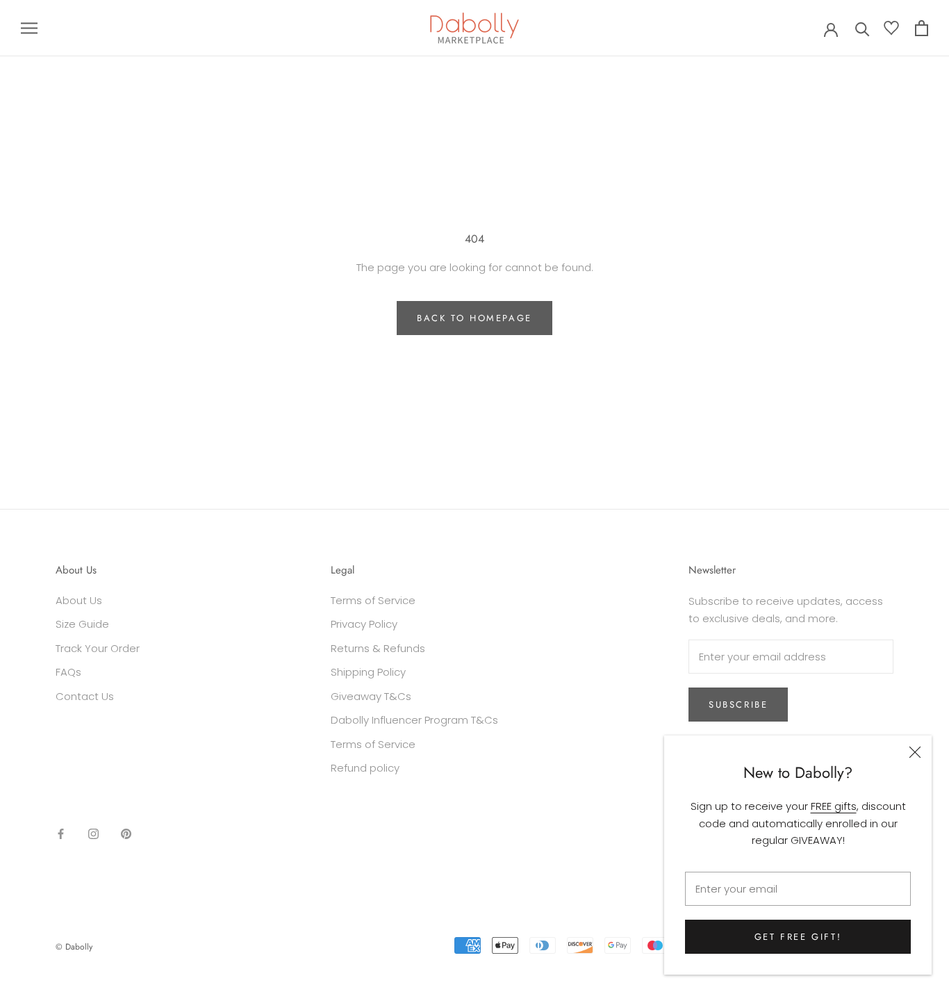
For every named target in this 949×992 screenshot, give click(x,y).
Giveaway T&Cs (371, 696)
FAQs (68, 672)
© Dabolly (74, 947)
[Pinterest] (126, 834)
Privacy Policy (364, 624)
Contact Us (85, 696)
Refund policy (365, 768)
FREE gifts (834, 806)
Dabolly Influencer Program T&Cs (414, 720)
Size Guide (82, 624)
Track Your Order (98, 648)
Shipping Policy (368, 672)
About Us (79, 600)
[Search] (862, 28)
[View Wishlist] (891, 31)
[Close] (915, 752)
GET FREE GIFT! (797, 936)
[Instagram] (93, 834)
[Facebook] (61, 834)
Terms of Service (373, 600)
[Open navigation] (29, 28)
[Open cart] (921, 28)
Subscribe (738, 704)
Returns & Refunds (378, 648)
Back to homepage (474, 318)
